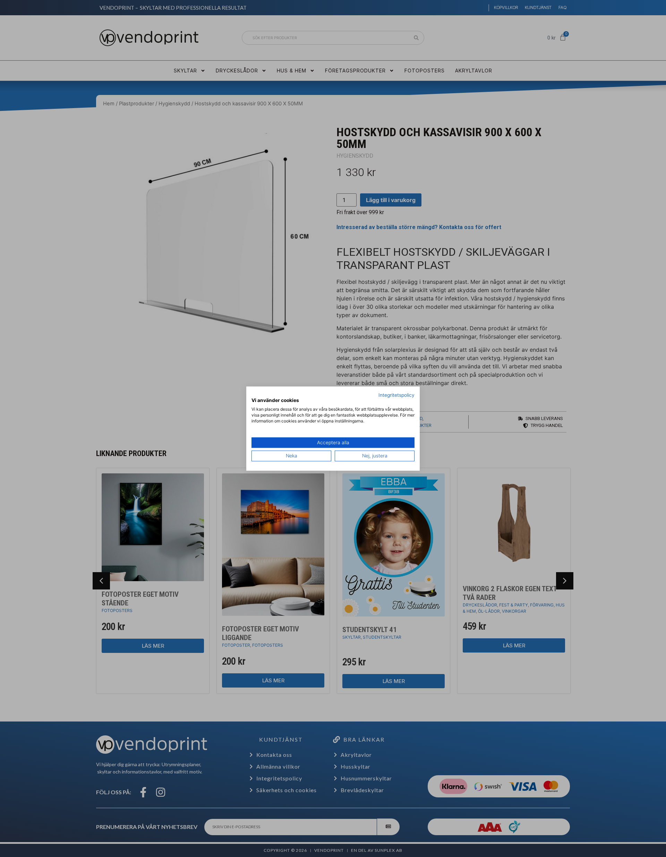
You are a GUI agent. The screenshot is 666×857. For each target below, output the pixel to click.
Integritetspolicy (396, 395)
